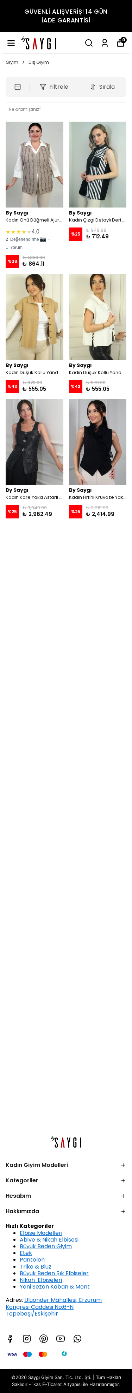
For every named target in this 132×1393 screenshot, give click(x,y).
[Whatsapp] (77, 1338)
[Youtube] (60, 1338)
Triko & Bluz (35, 1267)
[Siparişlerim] (104, 43)
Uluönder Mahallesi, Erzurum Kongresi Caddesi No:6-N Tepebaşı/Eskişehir (54, 1306)
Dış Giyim (39, 62)
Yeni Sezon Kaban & (47, 1287)
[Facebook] (10, 1338)
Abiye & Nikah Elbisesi (49, 1240)
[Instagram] (27, 1338)
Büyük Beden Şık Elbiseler (54, 1273)
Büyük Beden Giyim (46, 1246)
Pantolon (32, 1260)
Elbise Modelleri (41, 1233)
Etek (26, 1253)
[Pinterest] (43, 1338)
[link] (34, 238)
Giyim (12, 62)
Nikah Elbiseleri (41, 1280)
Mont (82, 1287)
